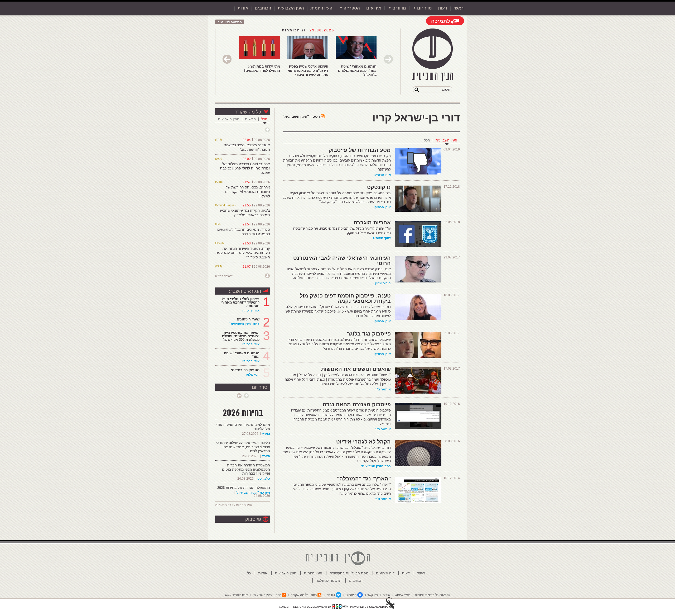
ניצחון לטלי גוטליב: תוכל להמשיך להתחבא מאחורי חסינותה (240, 302)
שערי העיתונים (248, 319)
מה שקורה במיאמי (245, 370)
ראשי (459, 8)
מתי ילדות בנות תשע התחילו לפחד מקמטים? (261, 68)
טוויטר (331, 595)
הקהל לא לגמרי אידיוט (363, 442)
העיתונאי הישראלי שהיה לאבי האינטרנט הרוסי (342, 260)
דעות (442, 8)
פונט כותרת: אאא (236, 595)
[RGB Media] (340, 606)
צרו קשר (372, 595)
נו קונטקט (379, 187)
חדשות (250, 119)
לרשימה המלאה (224, 276)
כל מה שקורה (247, 112)
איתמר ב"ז (383, 389)
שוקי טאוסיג (382, 238)
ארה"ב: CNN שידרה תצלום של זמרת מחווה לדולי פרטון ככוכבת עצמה (245, 168)
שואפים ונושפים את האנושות (356, 369)
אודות (243, 8)
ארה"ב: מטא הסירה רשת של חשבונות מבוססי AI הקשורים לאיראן (247, 191)
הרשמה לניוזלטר (230, 22)
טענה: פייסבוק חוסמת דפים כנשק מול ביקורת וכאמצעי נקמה (345, 298)
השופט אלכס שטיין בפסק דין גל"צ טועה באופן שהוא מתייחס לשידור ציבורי (308, 70)
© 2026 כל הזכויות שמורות (432, 595)
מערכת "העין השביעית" (253, 492)
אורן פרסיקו (382, 175)
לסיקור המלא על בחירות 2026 (233, 505)
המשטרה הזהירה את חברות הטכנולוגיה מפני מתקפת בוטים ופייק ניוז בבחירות (246, 469)
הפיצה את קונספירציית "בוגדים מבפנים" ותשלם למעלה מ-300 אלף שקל (240, 336)
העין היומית (321, 8)
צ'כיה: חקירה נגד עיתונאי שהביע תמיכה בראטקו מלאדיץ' (245, 212)
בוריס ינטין (383, 283)
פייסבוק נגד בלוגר (369, 334)
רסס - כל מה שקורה (304, 595)
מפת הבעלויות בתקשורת (349, 573)
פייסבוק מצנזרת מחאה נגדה (357, 404)
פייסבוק (253, 519)
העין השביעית (446, 140)
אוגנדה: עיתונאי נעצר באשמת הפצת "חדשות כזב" (247, 147)
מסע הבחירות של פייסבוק (360, 150)
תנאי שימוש (402, 595)
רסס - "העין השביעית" (301, 116)
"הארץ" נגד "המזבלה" (364, 478)
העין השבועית (291, 8)
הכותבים (263, 8)
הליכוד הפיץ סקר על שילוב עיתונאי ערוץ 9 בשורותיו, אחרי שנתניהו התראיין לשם (243, 447)
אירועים (373, 8)
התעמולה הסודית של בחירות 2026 (243, 488)
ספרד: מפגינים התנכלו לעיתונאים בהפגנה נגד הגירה (243, 231)
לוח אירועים (385, 573)
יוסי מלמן (252, 374)
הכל (427, 140)
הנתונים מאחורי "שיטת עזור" (241, 354)
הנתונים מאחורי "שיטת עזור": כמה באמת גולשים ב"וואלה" (357, 70)
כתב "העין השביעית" (375, 466)
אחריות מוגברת (372, 222)
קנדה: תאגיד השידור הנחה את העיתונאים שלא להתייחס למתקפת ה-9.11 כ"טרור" (242, 252)
